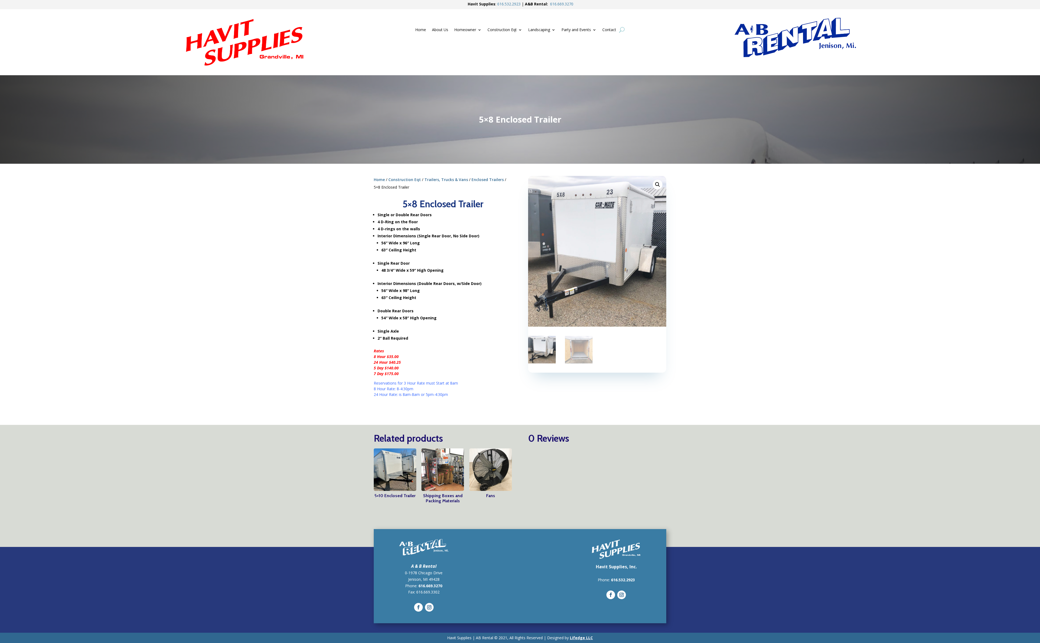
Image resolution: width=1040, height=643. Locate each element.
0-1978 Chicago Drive (424, 572)
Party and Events (576, 30)
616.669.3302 (428, 592)
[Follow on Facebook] (418, 607)
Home (420, 30)
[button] (657, 184)
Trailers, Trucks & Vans (446, 179)
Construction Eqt (502, 30)
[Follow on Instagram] (429, 607)
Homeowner (465, 30)
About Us (440, 30)
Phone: (604, 579)
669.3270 (561, 3)
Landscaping (539, 30)
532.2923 (509, 3)
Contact (609, 30)
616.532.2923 (623, 579)
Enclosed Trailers (488, 179)
